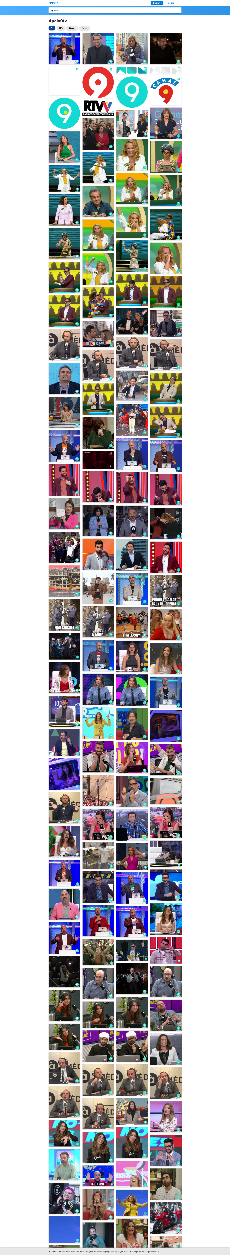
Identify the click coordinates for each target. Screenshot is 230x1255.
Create (158, 3)
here (157, 1251)
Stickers (72, 28)
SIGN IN (171, 3)
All (52, 28)
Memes (84, 28)
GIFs (61, 28)
